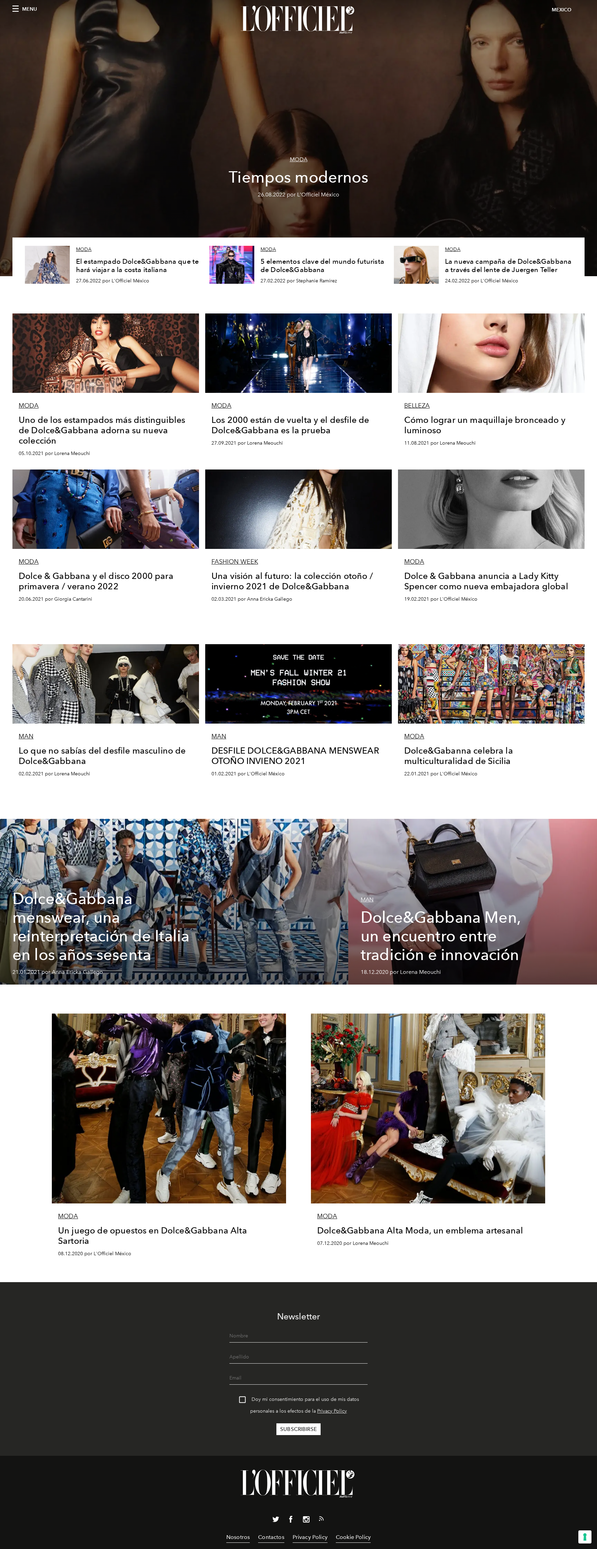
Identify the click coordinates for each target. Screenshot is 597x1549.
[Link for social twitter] (275, 1520)
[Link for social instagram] (306, 1520)
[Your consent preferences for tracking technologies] (584, 1536)
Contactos (271, 1537)
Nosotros (238, 1537)
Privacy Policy (332, 1411)
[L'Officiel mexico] (298, 19)
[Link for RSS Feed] (321, 1520)
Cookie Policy (353, 1537)
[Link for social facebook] (290, 1520)
